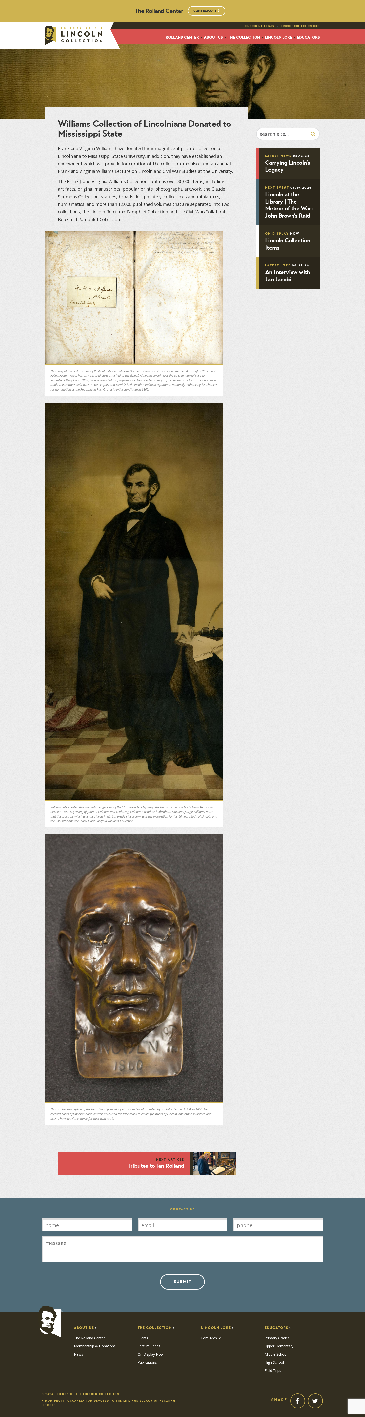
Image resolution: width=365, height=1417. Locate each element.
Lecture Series (149, 1346)
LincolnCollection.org (300, 26)
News (78, 1354)
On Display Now (151, 1354)
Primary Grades (277, 1338)
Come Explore (204, 11)
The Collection (244, 37)
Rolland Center (182, 37)
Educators (308, 37)
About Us (213, 37)
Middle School (276, 1354)
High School (274, 1362)
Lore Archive (211, 1338)
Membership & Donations (95, 1346)
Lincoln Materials (259, 26)
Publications (147, 1362)
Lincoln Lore (278, 37)
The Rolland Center (89, 1338)
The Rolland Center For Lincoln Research (73, 35)
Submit (182, 1281)
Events (143, 1338)
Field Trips (273, 1370)
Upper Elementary (279, 1346)
